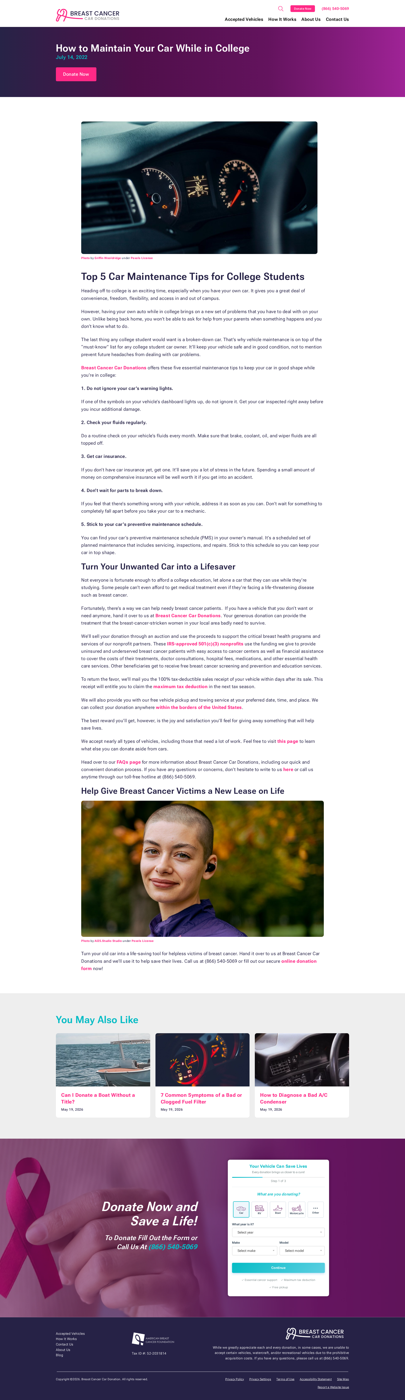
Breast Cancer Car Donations (114, 367)
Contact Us (337, 19)
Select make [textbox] (246, 1251)
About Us (311, 19)
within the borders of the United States (199, 707)
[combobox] (278, 1232)
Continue (278, 1268)
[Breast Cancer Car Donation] (87, 15)
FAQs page (129, 762)
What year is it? (243, 1224)
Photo (85, 258)
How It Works (282, 19)
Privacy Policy (234, 1379)
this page (287, 741)
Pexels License (142, 258)
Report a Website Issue (333, 1387)
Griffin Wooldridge (107, 258)
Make (236, 1242)
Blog (59, 1355)
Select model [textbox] (294, 1251)
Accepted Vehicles (244, 19)
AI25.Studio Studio (108, 941)
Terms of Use (285, 1379)
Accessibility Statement (316, 1379)
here (288, 769)
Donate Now (303, 8)
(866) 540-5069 (335, 9)
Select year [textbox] (245, 1232)
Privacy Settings (260, 1379)
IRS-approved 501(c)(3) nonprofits (205, 643)
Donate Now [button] (76, 74)
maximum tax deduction (180, 686)
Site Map (343, 1379)
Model (284, 1242)
